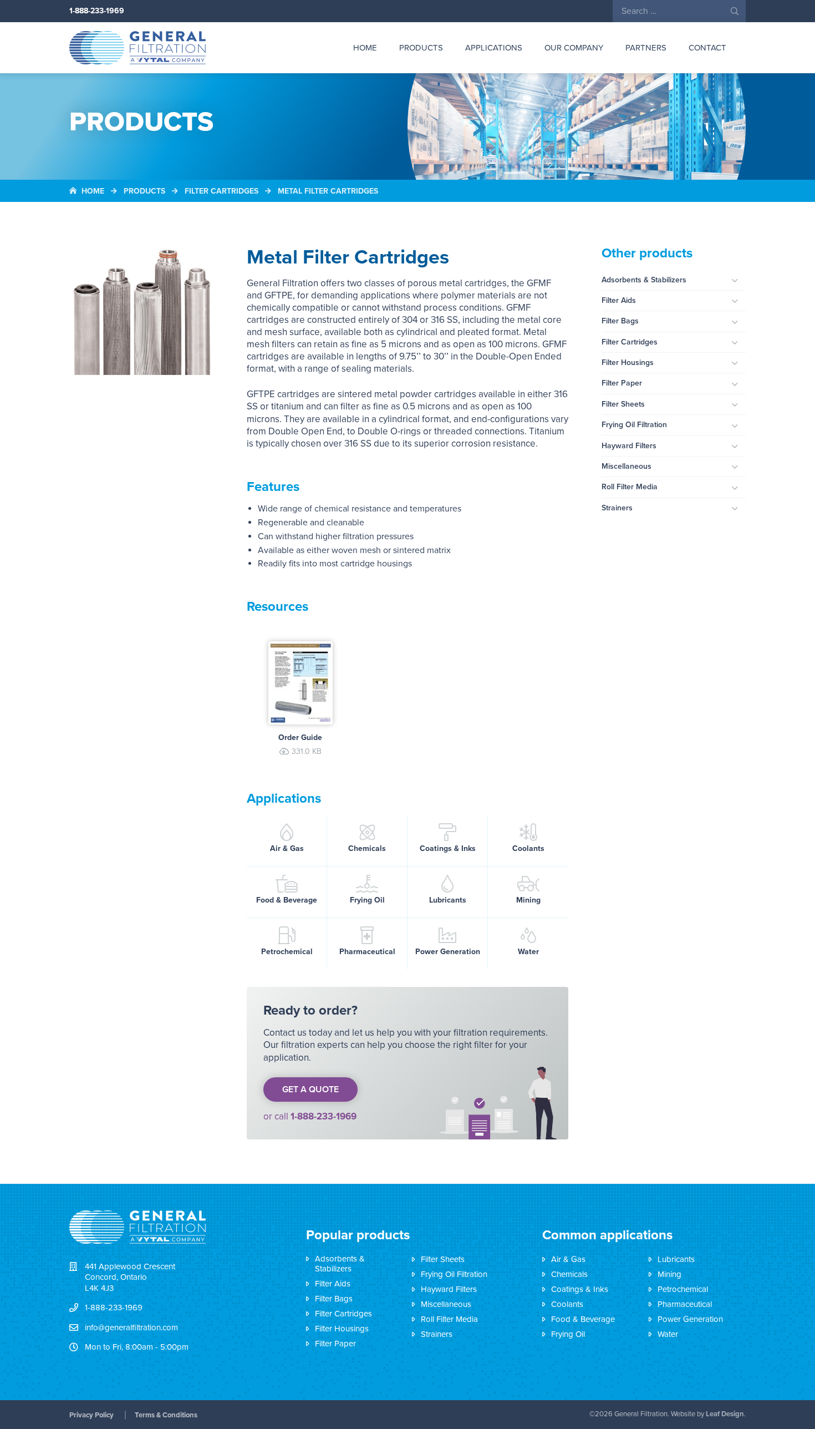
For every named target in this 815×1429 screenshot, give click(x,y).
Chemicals (367, 848)
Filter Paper (622, 383)
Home (365, 48)
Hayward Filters (629, 445)
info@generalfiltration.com (131, 1327)
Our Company (573, 48)
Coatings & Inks (448, 848)
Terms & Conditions (166, 1415)
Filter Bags (620, 321)
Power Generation (447, 951)
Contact (707, 48)
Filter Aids (619, 300)
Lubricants (447, 900)
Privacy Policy (91, 1415)
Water (528, 951)
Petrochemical (287, 951)
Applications (493, 48)
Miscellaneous (626, 466)
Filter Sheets (623, 404)
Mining (528, 900)
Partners (645, 48)
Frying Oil (367, 900)
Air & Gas (287, 848)
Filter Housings (628, 362)
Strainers (617, 508)
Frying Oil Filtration (634, 424)
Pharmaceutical (367, 951)
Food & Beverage (286, 900)
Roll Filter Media (630, 486)
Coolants (528, 848)
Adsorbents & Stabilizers (644, 280)
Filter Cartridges (630, 342)
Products (421, 48)
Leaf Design (725, 1414)
